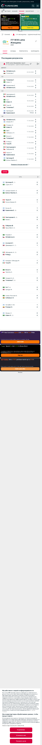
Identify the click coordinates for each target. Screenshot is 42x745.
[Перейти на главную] (11, 5)
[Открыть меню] (37, 6)
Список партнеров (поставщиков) (13, 725)
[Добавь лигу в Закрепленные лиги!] (35, 41)
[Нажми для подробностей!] (20, 72)
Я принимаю (21, 730)
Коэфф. (13, 51)
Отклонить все (21, 735)
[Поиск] (33, 6)
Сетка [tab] (5, 172)
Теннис (7, 34)
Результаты (23, 51)
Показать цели (21, 741)
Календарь (35, 51)
